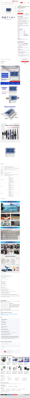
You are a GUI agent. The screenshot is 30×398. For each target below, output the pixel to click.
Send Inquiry (20, 13)
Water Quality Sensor (2, 380)
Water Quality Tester (8, 390)
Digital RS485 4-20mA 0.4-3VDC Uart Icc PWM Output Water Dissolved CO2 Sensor (20, 372)
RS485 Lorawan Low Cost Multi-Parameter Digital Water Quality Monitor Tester (3, 372)
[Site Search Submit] (22, 2)
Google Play (5, 394)
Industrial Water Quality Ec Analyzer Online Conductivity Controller (15, 363)
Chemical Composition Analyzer (4, 386)
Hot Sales (9, 380)
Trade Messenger (10, 394)
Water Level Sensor (5, 314)
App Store (2, 394)
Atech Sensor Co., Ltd (20, 8)
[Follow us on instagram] (26, 394)
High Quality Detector (3, 390)
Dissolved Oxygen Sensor (10, 386)
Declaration (21, 396)
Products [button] (6, 2)
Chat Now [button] (27, 13)
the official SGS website (14, 301)
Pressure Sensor (5, 313)
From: (3, 343)
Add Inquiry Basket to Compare (9, 19)
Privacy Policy (24, 396)
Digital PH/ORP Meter (16, 386)
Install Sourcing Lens (15, 394)
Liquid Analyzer (12, 4)
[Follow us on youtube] (27, 394)
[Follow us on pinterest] (28, 394)
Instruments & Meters (4, 4)
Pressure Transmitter (9, 313)
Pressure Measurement (24, 380)
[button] (2, 2)
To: (3, 345)
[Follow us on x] (25, 394)
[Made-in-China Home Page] (15, 1)
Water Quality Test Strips (18, 390)
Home (1, 4)
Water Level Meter (8, 314)
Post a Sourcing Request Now (7, 352)
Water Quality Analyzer (13, 390)
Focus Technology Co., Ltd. (11, 396)
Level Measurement (13, 313)
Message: (3, 346)
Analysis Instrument (9, 4)
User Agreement (18, 396)
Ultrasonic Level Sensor (13, 314)
